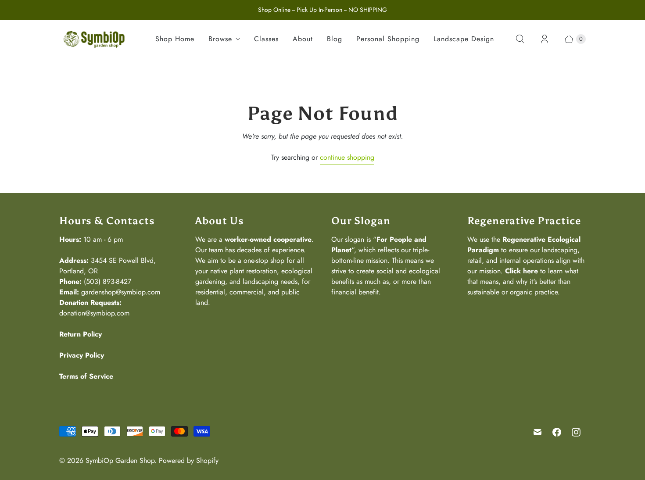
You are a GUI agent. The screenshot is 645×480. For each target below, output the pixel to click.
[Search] (520, 39)
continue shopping (347, 157)
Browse (220, 39)
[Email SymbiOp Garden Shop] (537, 432)
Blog (334, 39)
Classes (266, 39)
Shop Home (174, 39)
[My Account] (544, 39)
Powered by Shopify (189, 460)
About (303, 39)
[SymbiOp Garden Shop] (94, 39)
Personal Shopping (387, 39)
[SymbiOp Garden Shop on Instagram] (576, 432)
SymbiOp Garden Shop (120, 460)
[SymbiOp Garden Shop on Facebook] (556, 432)
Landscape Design (464, 39)
